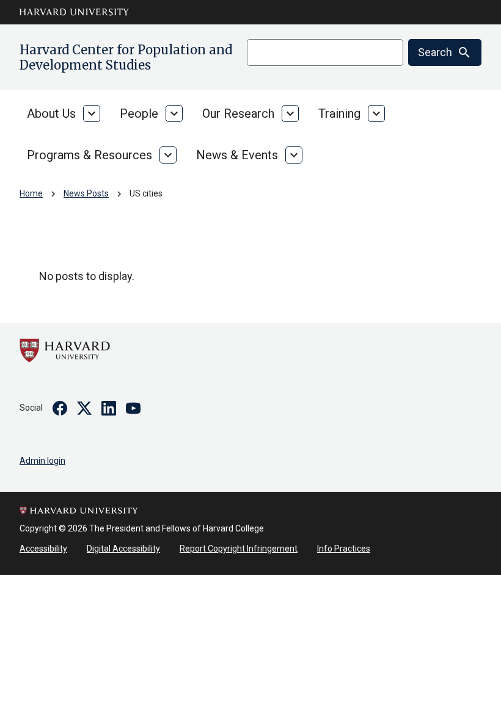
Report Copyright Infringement (239, 548)
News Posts (86, 193)
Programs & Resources (89, 155)
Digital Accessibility (123, 548)
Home (31, 193)
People (139, 113)
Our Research (238, 113)
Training (339, 113)
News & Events (237, 155)
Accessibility (43, 548)
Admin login (42, 461)
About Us (51, 113)
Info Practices (343, 548)
